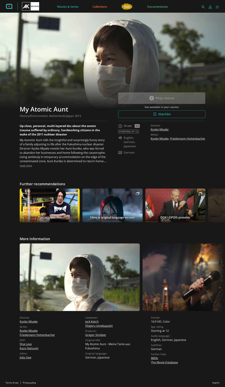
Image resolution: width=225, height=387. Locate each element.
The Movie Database (164, 362)
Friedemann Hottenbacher (187, 139)
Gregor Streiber (95, 335)
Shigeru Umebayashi (99, 326)
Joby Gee (25, 357)
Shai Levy (26, 344)
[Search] (203, 7)
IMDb (154, 358)
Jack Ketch (92, 321)
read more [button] (26, 165)
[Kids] (127, 6)
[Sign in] (210, 7)
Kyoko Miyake (160, 129)
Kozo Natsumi (29, 348)
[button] (217, 7)
